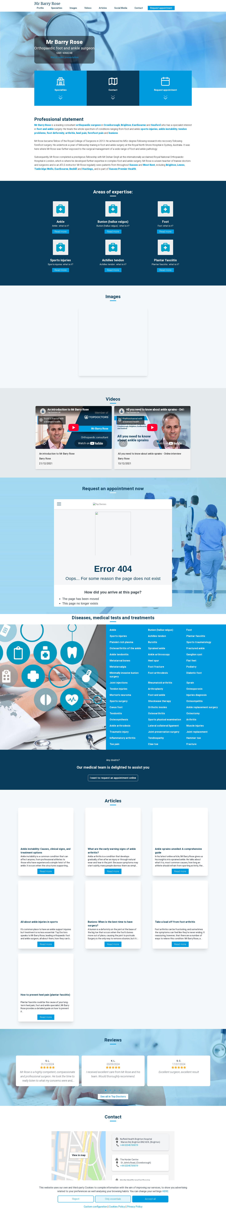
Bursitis (152, 642)
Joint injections (119, 682)
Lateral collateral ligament (163, 725)
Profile (40, 8)
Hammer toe (193, 738)
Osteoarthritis (156, 713)
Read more (61, 231)
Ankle (113, 629)
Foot (189, 629)
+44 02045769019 (129, 1145)
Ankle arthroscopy (159, 654)
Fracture (191, 744)
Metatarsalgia (118, 666)
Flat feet (191, 660)
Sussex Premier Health (122, 168)
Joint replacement (197, 731)
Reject (75, 1198)
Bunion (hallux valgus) (160, 629)
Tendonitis (116, 713)
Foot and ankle (156, 695)
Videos (87, 8)
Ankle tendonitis (119, 654)
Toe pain (114, 744)
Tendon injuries (118, 688)
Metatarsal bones (120, 660)
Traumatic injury (119, 731)
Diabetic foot (194, 672)
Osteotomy (193, 713)
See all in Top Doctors (113, 1096)
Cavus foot (116, 707)
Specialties (56, 8)
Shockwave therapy (159, 701)
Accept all (150, 1198)
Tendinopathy (156, 738)
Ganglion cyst (194, 654)
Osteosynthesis (119, 719)
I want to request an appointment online (113, 777)
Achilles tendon (157, 636)
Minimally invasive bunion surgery (124, 674)
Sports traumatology (198, 642)
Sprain (190, 682)
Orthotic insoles (157, 707)
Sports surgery (118, 701)
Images (73, 8)
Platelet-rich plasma (121, 642)
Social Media (120, 8)
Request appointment (161, 8)
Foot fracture (156, 666)
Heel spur (153, 660)
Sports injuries (118, 636)
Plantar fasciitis (195, 636)
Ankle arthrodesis (120, 725)
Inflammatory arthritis (122, 738)
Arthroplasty (155, 688)
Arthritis (191, 719)
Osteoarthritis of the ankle (125, 648)
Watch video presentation (64, 57)
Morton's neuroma (120, 695)
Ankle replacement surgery (202, 707)
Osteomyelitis (194, 701)
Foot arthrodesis (158, 672)
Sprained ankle (156, 648)
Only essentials (113, 1198)
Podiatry (191, 666)
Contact (139, 8)
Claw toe (153, 744)
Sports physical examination (164, 719)
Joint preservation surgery (163, 731)
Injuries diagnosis (196, 695)
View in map (78, 1155)
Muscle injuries (195, 725)
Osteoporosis (194, 688)
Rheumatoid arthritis (160, 682)
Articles (103, 8)
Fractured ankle (195, 648)
